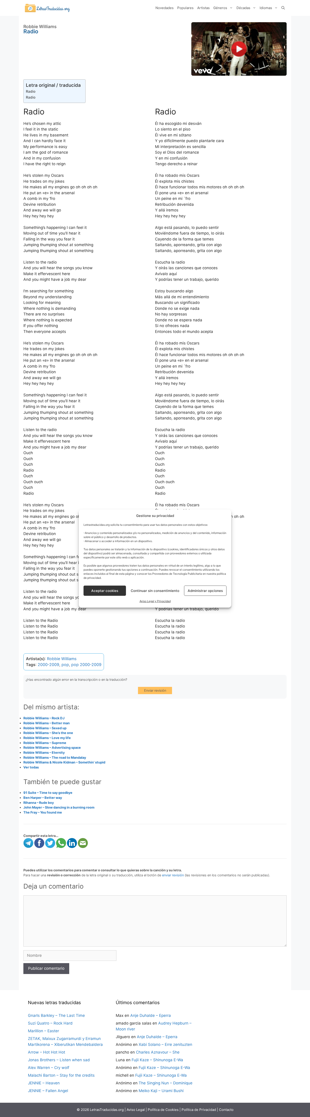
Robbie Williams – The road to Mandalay (54, 757)
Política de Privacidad (199, 1109)
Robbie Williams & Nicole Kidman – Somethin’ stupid (64, 762)
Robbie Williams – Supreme (44, 743)
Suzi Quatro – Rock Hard (50, 1023)
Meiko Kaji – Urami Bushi (161, 1090)
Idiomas (266, 8)
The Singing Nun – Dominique (165, 1083)
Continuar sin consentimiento (155, 591)
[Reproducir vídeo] (239, 49)
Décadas (243, 8)
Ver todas (31, 767)
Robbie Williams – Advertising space (52, 747)
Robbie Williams (61, 658)
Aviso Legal (136, 1109)
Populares (185, 8)
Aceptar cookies (104, 591)
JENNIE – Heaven (44, 1083)
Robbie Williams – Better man (46, 723)
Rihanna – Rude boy (38, 802)
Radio (30, 91)
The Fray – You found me (42, 812)
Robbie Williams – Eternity (44, 752)
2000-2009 (48, 664)
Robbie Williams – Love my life (47, 738)
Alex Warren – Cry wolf (48, 1067)
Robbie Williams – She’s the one (48, 733)
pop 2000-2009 (86, 664)
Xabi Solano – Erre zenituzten (165, 1044)
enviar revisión (173, 875)
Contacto (226, 1109)
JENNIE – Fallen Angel (48, 1090)
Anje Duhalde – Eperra (150, 1015)
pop (65, 664)
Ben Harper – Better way (42, 798)
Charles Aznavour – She (158, 1052)
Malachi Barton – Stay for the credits (61, 1075)
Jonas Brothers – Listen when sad (59, 1060)
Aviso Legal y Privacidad (155, 601)
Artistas (203, 8)
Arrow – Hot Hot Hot (46, 1052)
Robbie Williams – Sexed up (44, 728)
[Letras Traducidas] (47, 7)
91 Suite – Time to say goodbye (47, 793)
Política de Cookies (163, 1109)
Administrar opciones (205, 591)
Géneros (220, 8)
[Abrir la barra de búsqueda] (283, 8)
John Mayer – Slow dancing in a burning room (58, 807)
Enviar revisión (155, 690)
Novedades (164, 8)
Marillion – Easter (43, 1031)
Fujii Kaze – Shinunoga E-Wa (157, 1060)
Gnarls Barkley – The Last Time (56, 1015)
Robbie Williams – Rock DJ (43, 718)
